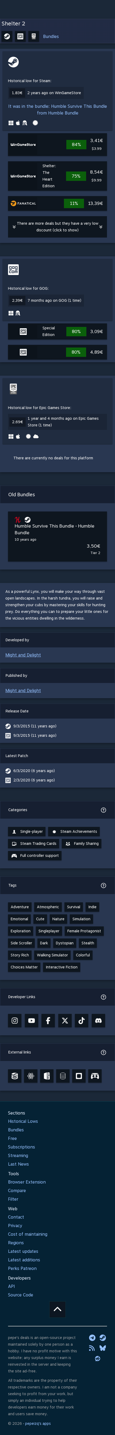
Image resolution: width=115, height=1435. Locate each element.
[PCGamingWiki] (46, 1076)
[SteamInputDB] (95, 1076)
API (11, 1286)
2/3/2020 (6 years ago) (34, 780)
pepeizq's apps (38, 1423)
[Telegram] (92, 1337)
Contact (16, 1217)
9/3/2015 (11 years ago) (34, 726)
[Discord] (98, 1020)
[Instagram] (14, 1020)
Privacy (15, 1225)
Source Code (20, 1294)
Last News (18, 1164)
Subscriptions (21, 1147)
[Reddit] (97, 1358)
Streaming (18, 1155)
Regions (16, 1242)
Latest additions (24, 1259)
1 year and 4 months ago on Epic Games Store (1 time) (63, 421)
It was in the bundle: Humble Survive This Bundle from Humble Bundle (57, 110)
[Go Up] (57, 1309)
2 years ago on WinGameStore (54, 93)
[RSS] (92, 1348)
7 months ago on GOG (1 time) (54, 300)
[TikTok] (81, 1020)
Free (12, 1138)
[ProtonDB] (30, 1076)
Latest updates (23, 1251)
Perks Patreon (22, 1268)
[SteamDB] (14, 1076)
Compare (17, 1190)
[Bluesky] (102, 1348)
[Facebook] (48, 1020)
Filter (13, 1199)
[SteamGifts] (79, 1076)
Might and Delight (23, 655)
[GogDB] (63, 1076)
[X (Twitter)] (65, 1020)
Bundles (51, 36)
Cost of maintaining (27, 1234)
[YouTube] (31, 1020)
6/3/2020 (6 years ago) (34, 771)
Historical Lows (23, 1121)
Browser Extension (27, 1182)
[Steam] (102, 1337)
